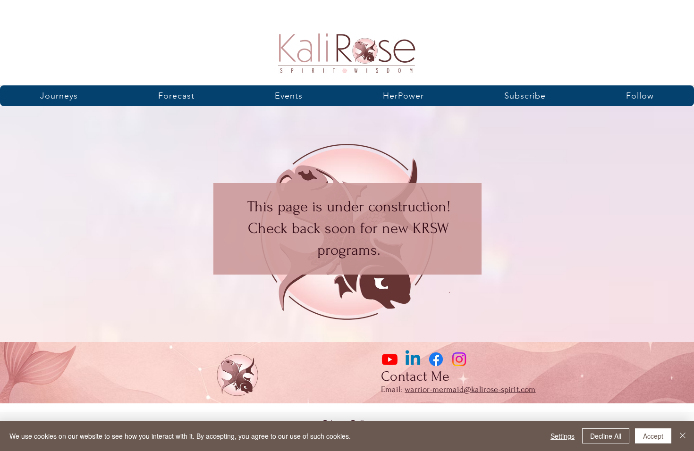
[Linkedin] (413, 359)
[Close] (682, 435)
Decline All (605, 436)
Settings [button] (562, 436)
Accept (653, 436)
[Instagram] (459, 359)
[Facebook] (436, 359)
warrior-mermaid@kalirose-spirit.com (470, 389)
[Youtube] (390, 359)
